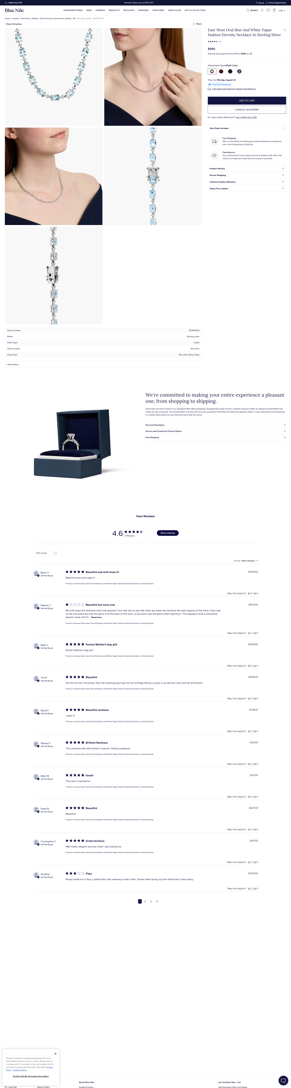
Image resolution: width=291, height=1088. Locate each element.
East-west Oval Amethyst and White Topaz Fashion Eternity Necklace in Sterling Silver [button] (117, 583)
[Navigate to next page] (157, 901)
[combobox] (246, 560)
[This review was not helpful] (255, 593)
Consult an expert (247, 109)
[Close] (55, 1053)
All (74, 18)
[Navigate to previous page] (134, 901)
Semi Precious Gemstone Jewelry (55, 18)
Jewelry (15, 18)
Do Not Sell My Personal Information (31, 1076)
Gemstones (158, 10)
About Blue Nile (86, 1082)
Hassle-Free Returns (246, 89)
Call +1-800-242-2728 (246, 117)
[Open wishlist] (268, 10)
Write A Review (168, 533)
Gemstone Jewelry (29, 18)
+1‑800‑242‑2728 (14, 3)
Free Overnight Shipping (224, 89)
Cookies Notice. (19, 1070)
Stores (261, 3)
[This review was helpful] (249, 593)
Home (8, 18)
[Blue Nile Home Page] (14, 10)
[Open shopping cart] (274, 10)
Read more (96, 617)
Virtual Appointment (277, 3)
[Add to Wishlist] (284, 30)
